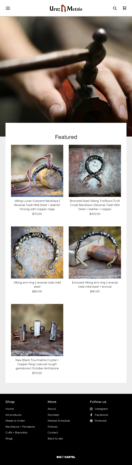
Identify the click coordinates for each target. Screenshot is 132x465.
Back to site (55, 438)
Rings (9, 438)
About (52, 408)
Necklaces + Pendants (20, 426)
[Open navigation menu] (8, 8)
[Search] (115, 8)
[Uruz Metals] (66, 8)
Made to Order (15, 420)
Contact (53, 432)
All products (13, 414)
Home (10, 408)
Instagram (101, 408)
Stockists (53, 414)
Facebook (101, 414)
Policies (52, 426)
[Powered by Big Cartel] (66, 457)
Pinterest (101, 420)
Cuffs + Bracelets (16, 432)
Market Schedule (59, 420)
